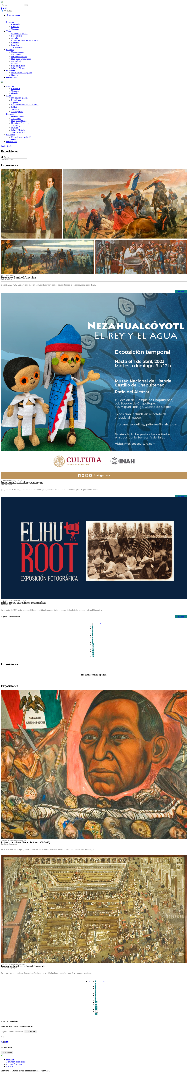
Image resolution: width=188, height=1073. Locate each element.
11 (93, 647)
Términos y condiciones (15, 1062)
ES (5, 11)
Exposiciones (16, 36)
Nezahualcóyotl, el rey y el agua (22, 482)
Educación (10, 70)
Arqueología (16, 61)
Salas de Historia (18, 66)
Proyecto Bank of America (18, 277)
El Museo (10, 50)
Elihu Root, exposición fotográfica (23, 602)
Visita (8, 31)
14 (93, 654)
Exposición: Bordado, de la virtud (24, 40)
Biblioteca (15, 43)
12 (93, 649)
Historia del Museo (19, 56)
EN (10, 11)
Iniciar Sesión (14, 15)
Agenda (14, 38)
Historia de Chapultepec (21, 59)
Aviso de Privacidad (14, 1064)
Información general (19, 33)
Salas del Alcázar (18, 68)
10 (93, 644)
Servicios (15, 45)
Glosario (14, 75)
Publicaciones (11, 77)
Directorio (10, 1059)
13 (93, 651)
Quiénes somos (17, 52)
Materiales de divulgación (21, 73)
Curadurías (15, 24)
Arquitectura (16, 54)
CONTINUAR (30, 1032)
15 (93, 656)
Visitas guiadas (17, 47)
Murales (14, 63)
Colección (10, 22)
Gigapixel (15, 29)
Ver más (181, 291)
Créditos (9, 1066)
